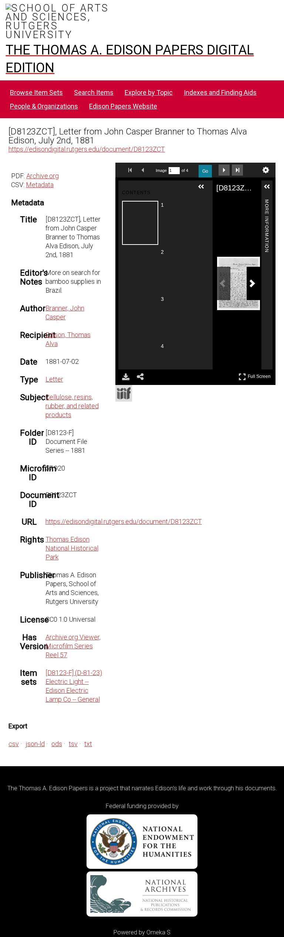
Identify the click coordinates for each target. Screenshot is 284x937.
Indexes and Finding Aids (220, 92)
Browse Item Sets (36, 92)
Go (205, 171)
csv (14, 744)
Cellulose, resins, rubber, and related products (72, 406)
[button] (204, 189)
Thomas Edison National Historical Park (71, 548)
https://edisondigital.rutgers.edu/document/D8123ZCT (87, 149)
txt (88, 744)
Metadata (40, 185)
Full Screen (260, 375)
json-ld (35, 744)
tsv (73, 744)
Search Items (94, 92)
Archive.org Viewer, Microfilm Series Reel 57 (73, 646)
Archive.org (42, 176)
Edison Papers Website (123, 106)
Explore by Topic (149, 92)
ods (56, 744)
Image (161, 170)
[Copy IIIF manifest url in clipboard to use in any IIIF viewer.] (123, 393)
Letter (54, 379)
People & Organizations (44, 106)
